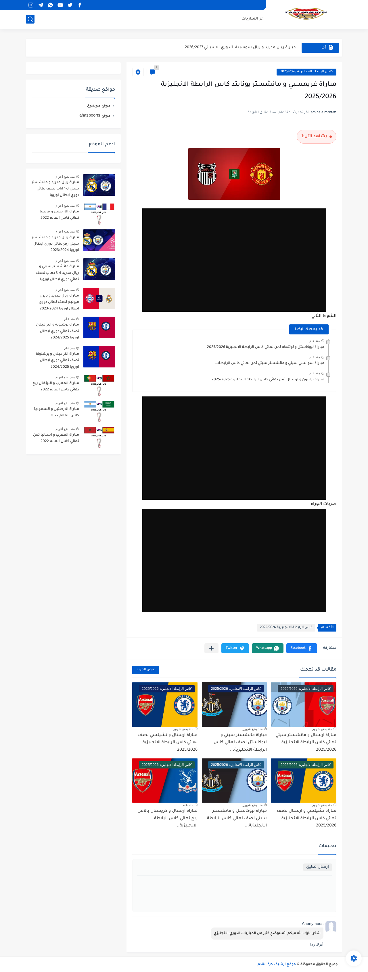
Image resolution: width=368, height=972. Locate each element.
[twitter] (69, 5)
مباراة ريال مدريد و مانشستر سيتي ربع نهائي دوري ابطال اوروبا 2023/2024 (55, 244)
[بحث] (30, 19)
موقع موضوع (98, 104)
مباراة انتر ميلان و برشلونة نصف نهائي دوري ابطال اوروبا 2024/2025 (57, 360)
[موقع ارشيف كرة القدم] (306, 14)
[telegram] (40, 5)
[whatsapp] (50, 5)
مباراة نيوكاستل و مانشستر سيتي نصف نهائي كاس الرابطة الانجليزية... (237, 818)
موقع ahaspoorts (94, 115)
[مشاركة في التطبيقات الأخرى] (211, 648)
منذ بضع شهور (322, 729)
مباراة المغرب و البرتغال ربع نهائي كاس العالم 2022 (55, 387)
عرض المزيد (146, 670)
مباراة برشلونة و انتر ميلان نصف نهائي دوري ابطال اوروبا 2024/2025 (57, 331)
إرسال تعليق (317, 867)
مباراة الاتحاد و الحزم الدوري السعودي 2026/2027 (251, 47)
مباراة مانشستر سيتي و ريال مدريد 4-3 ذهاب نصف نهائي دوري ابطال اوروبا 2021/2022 (57, 274)
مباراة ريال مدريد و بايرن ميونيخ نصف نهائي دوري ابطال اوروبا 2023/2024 (59, 302)
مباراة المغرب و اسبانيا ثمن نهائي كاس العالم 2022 (56, 438)
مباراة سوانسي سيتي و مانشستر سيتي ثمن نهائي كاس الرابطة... (269, 363)
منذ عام (314, 341)
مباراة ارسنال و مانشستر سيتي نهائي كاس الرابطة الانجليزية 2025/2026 (305, 742)
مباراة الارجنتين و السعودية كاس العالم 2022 (56, 412)
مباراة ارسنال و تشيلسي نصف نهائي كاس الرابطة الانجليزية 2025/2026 (168, 742)
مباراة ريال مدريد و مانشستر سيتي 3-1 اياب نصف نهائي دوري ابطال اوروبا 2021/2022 (55, 190)
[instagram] (30, 5)
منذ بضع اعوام (65, 177)
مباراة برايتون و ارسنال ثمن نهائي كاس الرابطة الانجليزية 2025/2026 (268, 380)
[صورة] (99, 185)
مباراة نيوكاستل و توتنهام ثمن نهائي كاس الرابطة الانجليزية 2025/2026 (265, 347)
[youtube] (60, 5)
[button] (301, 648)
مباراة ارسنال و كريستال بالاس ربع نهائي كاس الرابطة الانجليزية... (167, 818)
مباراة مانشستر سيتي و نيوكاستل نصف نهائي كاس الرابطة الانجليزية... (240, 742)
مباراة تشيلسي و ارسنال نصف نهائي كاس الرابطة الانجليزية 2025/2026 (306, 818)
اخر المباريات (252, 19)
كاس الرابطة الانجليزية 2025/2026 (306, 72)
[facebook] (79, 5)
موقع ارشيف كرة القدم (277, 965)
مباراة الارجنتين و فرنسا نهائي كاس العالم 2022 (59, 215)
